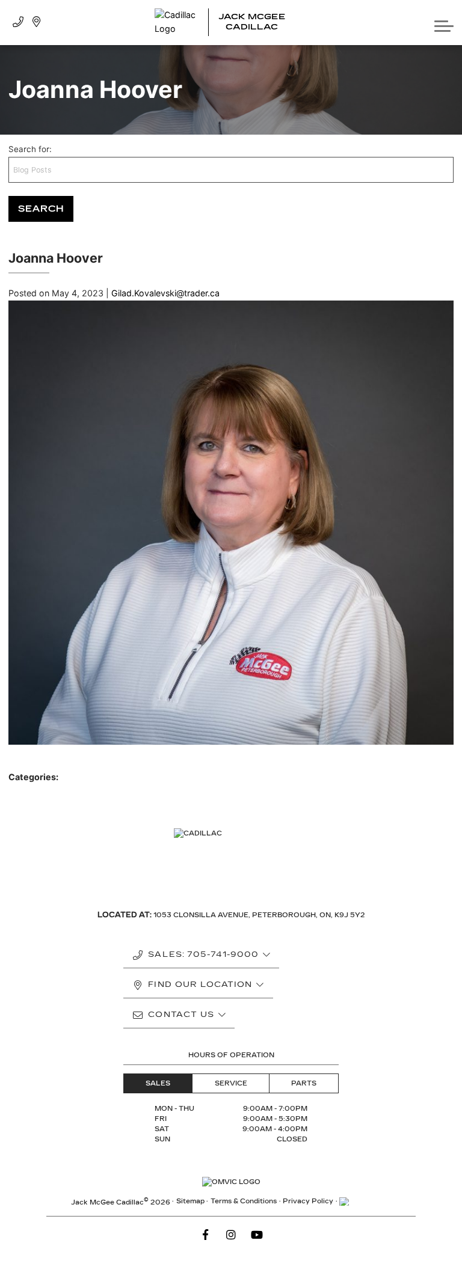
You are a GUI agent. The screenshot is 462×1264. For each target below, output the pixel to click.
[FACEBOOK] (205, 1235)
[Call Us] (18, 22)
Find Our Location (200, 984)
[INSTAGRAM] (231, 1235)
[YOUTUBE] (257, 1235)
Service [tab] (231, 1083)
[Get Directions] (36, 22)
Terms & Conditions (244, 1201)
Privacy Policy (308, 1201)
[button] (444, 22)
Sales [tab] (158, 1083)
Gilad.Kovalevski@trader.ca (165, 293)
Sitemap (190, 1201)
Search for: (30, 149)
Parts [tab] (303, 1083)
